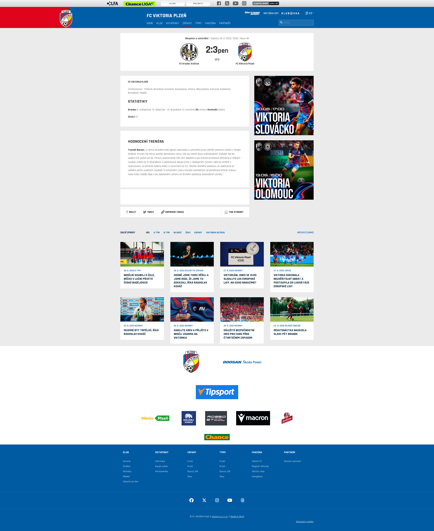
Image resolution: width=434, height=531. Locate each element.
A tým (190, 461)
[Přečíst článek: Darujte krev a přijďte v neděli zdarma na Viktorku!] (192, 309)
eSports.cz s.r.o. (220, 516)
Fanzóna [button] (210, 23)
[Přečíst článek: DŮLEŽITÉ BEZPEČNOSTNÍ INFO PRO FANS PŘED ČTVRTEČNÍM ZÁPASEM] (242, 309)
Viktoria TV (257, 461)
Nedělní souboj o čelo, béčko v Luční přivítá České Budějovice (139, 279)
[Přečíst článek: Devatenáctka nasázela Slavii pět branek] (292, 309)
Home (150, 23)
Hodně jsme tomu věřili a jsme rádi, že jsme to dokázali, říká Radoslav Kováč (191, 280)
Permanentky (161, 471)
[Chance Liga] (139, 4)
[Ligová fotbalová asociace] (112, 4)
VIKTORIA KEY (271, 13)
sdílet (132, 212)
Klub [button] (159, 23)
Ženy (189, 476)
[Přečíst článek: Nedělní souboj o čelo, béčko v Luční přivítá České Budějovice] (142, 254)
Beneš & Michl (237, 516)
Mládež (126, 476)
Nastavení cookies (305, 521)
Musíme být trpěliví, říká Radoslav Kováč (141, 332)
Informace (160, 461)
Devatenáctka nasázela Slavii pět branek (290, 332)
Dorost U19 (192, 471)
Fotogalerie (257, 476)
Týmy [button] (198, 23)
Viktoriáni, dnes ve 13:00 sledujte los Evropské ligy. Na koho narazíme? (240, 279)
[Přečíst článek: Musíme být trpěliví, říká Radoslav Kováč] (142, 309)
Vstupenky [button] (172, 23)
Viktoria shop (258, 471)
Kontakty (127, 471)
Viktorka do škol (130, 481)
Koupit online (161, 466)
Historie (127, 461)
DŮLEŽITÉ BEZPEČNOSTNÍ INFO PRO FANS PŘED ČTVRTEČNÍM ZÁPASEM (239, 334)
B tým (190, 466)
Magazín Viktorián (260, 466)
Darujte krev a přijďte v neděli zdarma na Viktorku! (191, 334)
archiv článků (305, 232)
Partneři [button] (225, 23)
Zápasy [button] (187, 23)
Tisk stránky (236, 212)
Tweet (150, 212)
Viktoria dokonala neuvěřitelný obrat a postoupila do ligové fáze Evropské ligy (291, 280)
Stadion (126, 466)
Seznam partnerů (292, 461)
